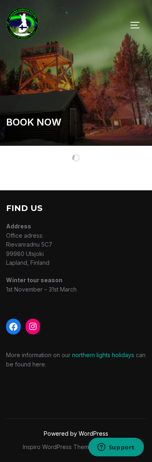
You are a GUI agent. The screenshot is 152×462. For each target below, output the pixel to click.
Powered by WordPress (76, 433)
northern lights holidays (103, 354)
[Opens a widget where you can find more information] (116, 448)
